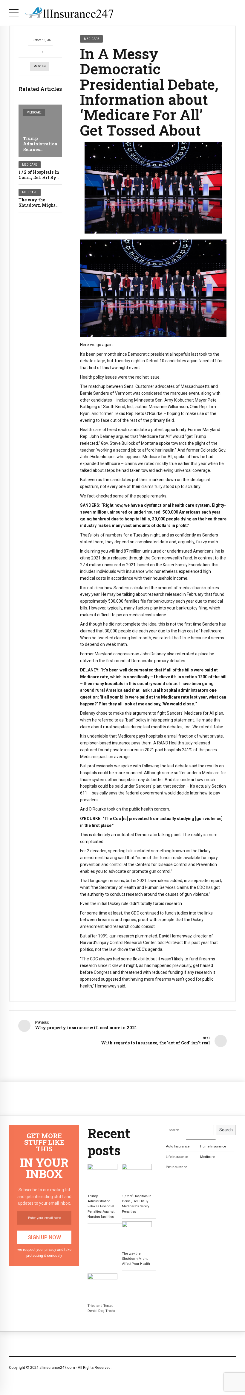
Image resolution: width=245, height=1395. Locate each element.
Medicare (39, 66)
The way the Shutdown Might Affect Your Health (39, 205)
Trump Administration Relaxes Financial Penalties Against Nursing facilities (101, 1206)
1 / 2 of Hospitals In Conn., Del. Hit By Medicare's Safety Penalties (136, 1203)
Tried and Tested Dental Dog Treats (101, 1308)
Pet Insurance (176, 1167)
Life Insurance (177, 1157)
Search (226, 1129)
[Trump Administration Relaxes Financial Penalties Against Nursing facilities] (40, 130)
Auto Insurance (177, 1146)
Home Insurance (213, 1146)
